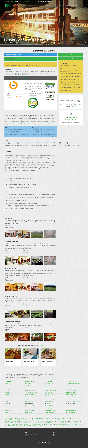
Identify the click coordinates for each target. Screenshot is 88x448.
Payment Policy (49, 405)
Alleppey (7, 390)
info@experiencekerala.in (24, 1)
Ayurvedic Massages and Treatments (28, 422)
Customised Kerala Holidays (70, 424)
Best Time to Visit (29, 405)
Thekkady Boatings (66, 422)
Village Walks (48, 397)
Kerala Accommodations (71, 410)
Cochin (6, 383)
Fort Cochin (75, 422)
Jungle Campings (59, 424)
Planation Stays (29, 401)
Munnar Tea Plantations (55, 422)
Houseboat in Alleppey (10, 424)
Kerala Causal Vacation (71, 394)
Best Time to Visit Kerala (25, 419)
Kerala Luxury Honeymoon (72, 397)
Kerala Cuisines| (48, 419)
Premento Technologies (56, 445)
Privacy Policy (48, 408)
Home (27, 5)
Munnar (7, 385)
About (42, 5)
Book (37, 5)
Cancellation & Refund (50, 410)
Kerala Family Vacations (71, 385)
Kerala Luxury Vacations (71, 390)
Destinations (49, 5)
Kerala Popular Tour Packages (23, 425)
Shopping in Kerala (49, 424)
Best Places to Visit (30, 408)
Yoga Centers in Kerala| (44, 422)
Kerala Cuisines (29, 412)
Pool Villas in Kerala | (13, 419)
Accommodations (58, 5)
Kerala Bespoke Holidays (11, 418)
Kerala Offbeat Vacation (71, 399)
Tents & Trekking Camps (31, 392)
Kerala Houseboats (70, 408)
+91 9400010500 (70, 119)
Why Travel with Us (9, 408)
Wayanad (7, 399)
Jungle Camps (28, 399)
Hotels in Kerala (13, 46)
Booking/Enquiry (71, 58)
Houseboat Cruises (49, 383)
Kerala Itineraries (29, 410)
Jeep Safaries (48, 388)
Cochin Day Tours (70, 388)
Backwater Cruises (63, 421)
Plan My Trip (32, 5)
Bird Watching (48, 392)
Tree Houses (28, 385)
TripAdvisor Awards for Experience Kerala (21, 421)
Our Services (8, 410)
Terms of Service (49, 412)
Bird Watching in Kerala (74, 421)
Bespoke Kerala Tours (37, 425)
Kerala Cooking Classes (37, 421)
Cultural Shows (49, 385)
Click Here (73, 106)
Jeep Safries (55, 421)
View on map (71, 54)
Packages (75, 5)
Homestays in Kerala (69, 418)
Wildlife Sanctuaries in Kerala (12, 422)
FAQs (6, 412)
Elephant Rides (49, 401)
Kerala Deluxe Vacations (71, 392)
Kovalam (7, 397)
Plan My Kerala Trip (36, 418)
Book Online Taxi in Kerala (24, 418)
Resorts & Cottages (30, 390)
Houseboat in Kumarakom (23, 424)
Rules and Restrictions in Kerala (59, 419)
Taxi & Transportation (71, 412)
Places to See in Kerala (37, 419)
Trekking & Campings (50, 390)
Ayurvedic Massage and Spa (51, 399)
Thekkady (7, 388)
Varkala (7, 394)
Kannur (7, 401)
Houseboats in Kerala (47, 418)
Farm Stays (28, 383)
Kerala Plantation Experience (73, 401)
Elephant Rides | (48, 421)
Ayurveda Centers (29, 394)
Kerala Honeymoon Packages (73, 383)
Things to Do (68, 5)
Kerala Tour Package (71, 405)
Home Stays (28, 397)
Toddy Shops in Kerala (58, 418)
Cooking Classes (49, 394)
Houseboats (28, 388)
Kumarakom (8, 392)
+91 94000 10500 (11, 1)
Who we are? (8, 405)
